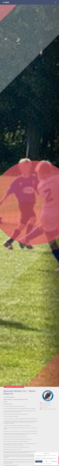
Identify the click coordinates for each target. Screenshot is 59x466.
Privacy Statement (48, 463)
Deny (46, 461)
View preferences (54, 461)
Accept (39, 461)
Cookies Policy (43, 463)
